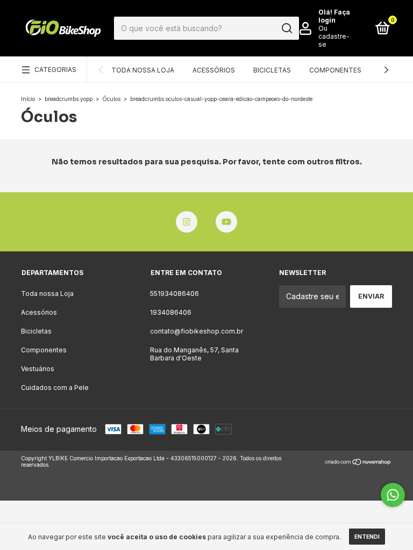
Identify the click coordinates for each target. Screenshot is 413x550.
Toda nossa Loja (142, 70)
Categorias (55, 70)
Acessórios (214, 70)
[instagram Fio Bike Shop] (186, 222)
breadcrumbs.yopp (68, 99)
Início (28, 99)
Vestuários (37, 369)
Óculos (111, 99)
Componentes (335, 70)
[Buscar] (286, 28)
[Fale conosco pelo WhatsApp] (393, 495)
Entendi (367, 536)
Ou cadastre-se (334, 36)
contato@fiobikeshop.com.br (196, 331)
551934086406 (174, 294)
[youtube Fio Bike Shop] (226, 222)
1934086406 (170, 312)
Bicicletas (272, 70)
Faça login (334, 16)
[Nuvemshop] (358, 462)
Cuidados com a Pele (55, 387)
